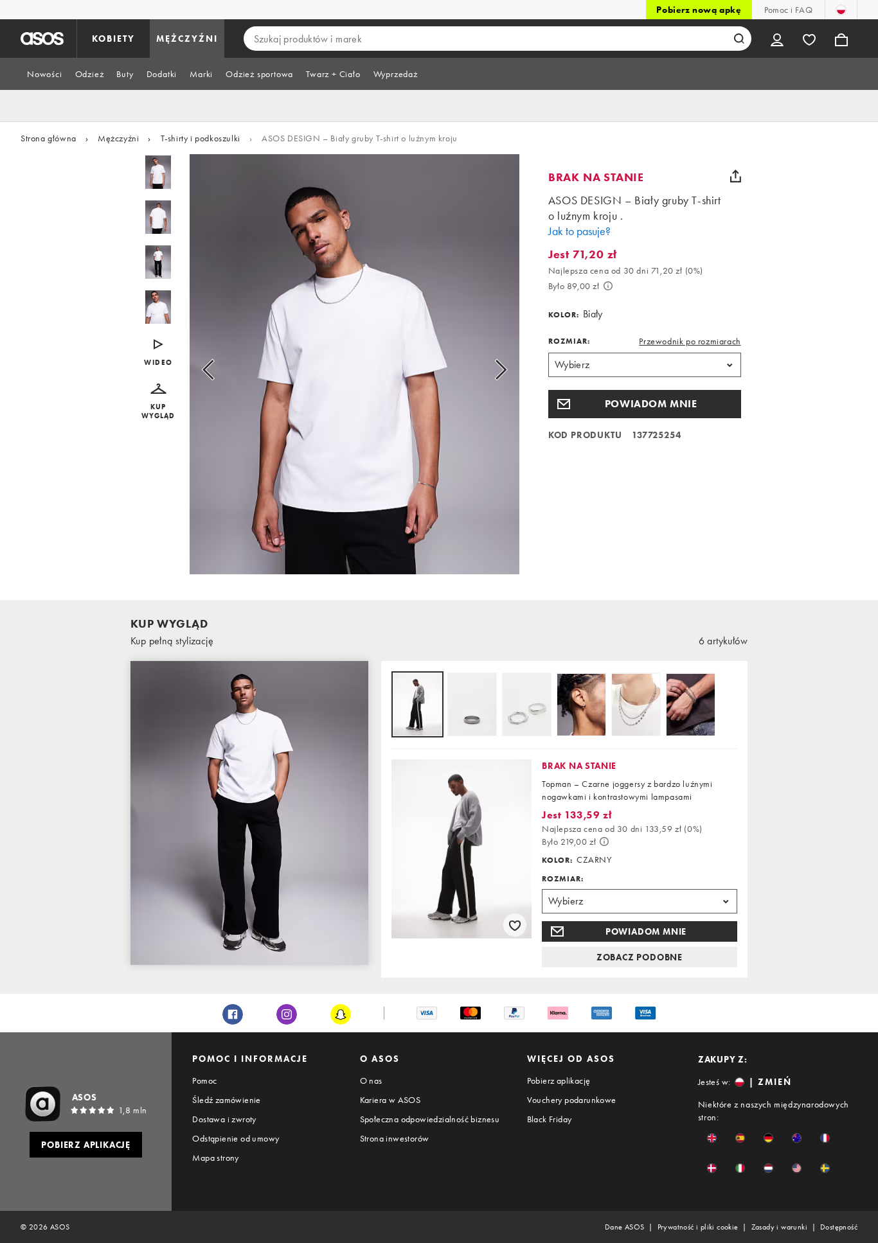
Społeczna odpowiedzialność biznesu (430, 1119)
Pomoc (204, 1080)
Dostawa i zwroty (224, 1119)
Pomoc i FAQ (788, 9)
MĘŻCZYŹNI (187, 38)
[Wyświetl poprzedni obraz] (223, 369)
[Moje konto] (777, 38)
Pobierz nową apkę (698, 9)
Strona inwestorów (394, 1138)
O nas (371, 1080)
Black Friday (549, 1119)
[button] (158, 401)
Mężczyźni (118, 138)
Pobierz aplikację (559, 1080)
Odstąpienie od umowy (235, 1138)
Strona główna (48, 138)
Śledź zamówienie (226, 1100)
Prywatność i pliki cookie (698, 1227)
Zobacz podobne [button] (639, 957)
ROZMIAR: (569, 341)
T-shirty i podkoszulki (200, 138)
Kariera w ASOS (390, 1100)
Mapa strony (215, 1157)
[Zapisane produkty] (809, 38)
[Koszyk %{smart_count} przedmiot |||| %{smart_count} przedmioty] (841, 38)
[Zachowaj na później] (515, 925)
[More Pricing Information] (608, 286)
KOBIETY (113, 38)
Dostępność (838, 1227)
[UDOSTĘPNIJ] (736, 176)
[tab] (45, 74)
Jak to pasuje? (579, 231)
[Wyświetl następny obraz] (486, 369)
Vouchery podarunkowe (571, 1100)
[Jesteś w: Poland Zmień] (841, 9)
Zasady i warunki (779, 1227)
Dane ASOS (625, 1227)
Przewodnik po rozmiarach (689, 341)
